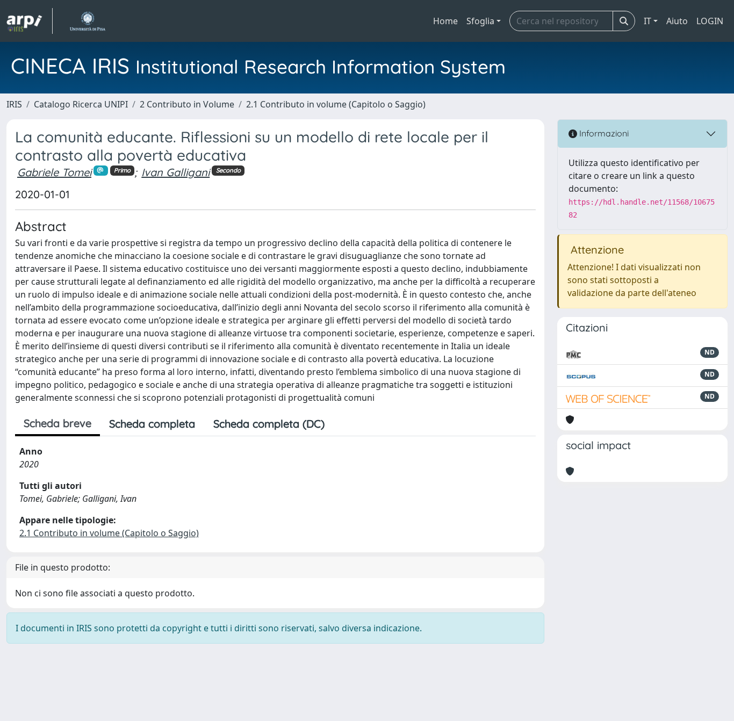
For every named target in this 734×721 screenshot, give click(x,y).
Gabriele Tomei (54, 172)
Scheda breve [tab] (57, 423)
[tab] (343, 424)
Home (445, 21)
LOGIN (709, 21)
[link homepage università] (87, 21)
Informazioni (603, 133)
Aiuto (677, 21)
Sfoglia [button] (480, 21)
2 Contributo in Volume (187, 104)
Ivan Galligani (175, 172)
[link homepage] (29, 21)
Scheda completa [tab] (152, 423)
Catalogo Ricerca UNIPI (81, 104)
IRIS (14, 104)
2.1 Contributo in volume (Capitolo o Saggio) (336, 104)
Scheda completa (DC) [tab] (269, 423)
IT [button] (647, 21)
